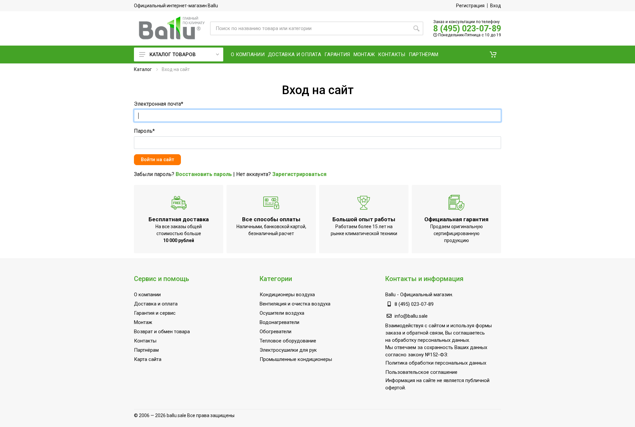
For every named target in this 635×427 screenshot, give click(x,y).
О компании (147, 295)
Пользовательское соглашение (421, 372)
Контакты (145, 341)
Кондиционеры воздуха (287, 295)
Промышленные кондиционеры (296, 359)
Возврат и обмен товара (162, 332)
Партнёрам (146, 350)
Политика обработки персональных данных (435, 363)
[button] (493, 54)
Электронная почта (158, 104)
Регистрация (470, 5)
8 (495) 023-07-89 (467, 28)
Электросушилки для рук (288, 350)
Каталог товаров (172, 54)
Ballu (390, 295)
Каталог (143, 69)
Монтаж (143, 322)
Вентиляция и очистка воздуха (295, 304)
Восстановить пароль (204, 174)
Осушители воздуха (282, 313)
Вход (495, 5)
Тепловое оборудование (288, 341)
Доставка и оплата (156, 304)
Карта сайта (147, 359)
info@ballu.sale (411, 316)
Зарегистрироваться (299, 174)
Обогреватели (275, 332)
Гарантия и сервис (155, 313)
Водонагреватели (279, 322)
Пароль (144, 131)
